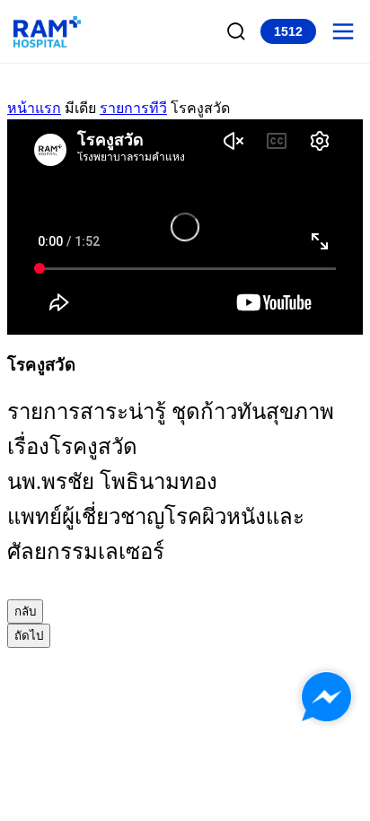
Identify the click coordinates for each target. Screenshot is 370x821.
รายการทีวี (133, 108)
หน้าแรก (34, 108)
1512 (288, 31)
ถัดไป (28, 635)
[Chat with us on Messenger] (326, 696)
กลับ (25, 611)
